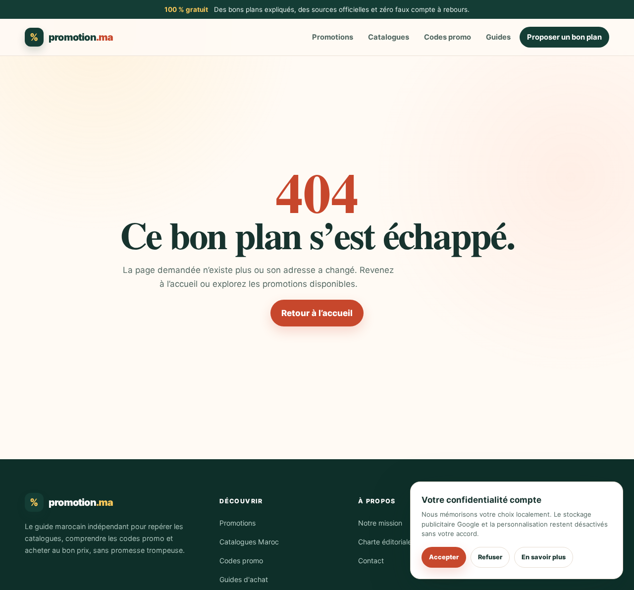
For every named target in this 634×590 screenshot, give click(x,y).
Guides (498, 37)
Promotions (332, 37)
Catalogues (388, 37)
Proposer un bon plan (564, 37)
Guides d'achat (243, 579)
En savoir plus (544, 557)
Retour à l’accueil (317, 313)
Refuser (490, 557)
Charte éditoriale (385, 541)
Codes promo (447, 37)
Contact (371, 560)
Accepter (444, 557)
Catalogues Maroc (249, 541)
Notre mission (380, 523)
